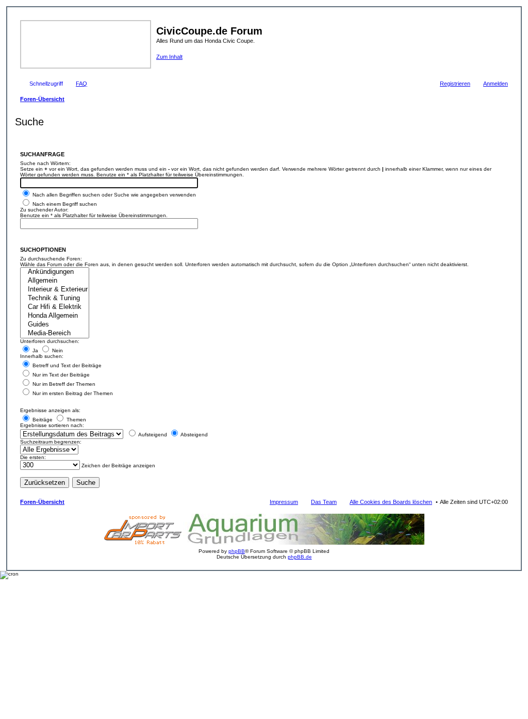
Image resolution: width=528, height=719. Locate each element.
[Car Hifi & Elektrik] (55, 307)
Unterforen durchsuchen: (49, 341)
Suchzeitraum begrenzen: (50, 442)
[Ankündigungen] (55, 272)
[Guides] (55, 324)
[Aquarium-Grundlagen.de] (303, 543)
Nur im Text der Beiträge (60, 375)
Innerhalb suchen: (41, 356)
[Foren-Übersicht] (87, 44)
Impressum (284, 502)
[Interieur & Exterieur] (55, 289)
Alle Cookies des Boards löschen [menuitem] (391, 502)
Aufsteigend (152, 434)
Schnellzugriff (46, 83)
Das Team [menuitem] (324, 502)
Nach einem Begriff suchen (64, 204)
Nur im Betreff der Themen (63, 384)
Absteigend (193, 434)
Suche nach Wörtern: (45, 163)
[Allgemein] (55, 280)
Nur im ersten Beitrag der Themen (72, 393)
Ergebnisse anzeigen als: (50, 410)
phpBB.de (300, 557)
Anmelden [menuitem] (495, 83)
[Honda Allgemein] (55, 316)
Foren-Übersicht (42, 502)
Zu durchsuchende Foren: (51, 259)
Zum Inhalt (169, 57)
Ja (34, 350)
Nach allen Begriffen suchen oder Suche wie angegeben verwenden (113, 195)
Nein (57, 350)
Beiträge (42, 419)
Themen (75, 419)
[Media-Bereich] (55, 333)
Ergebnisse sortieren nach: (52, 425)
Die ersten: (33, 457)
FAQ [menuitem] (81, 83)
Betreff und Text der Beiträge (66, 365)
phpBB (236, 551)
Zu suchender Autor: (44, 210)
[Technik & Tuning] (55, 298)
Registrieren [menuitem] (455, 83)
